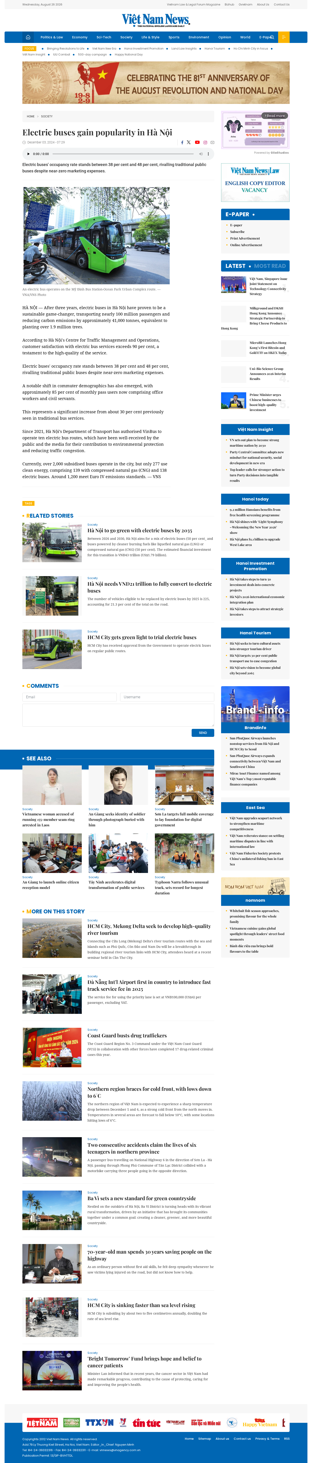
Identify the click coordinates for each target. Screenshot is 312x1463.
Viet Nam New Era (104, 48)
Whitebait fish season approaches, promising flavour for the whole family (254, 916)
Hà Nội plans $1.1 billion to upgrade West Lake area (255, 542)
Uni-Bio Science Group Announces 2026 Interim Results (268, 373)
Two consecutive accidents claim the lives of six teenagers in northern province (141, 1148)
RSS (287, 1439)
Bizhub (229, 4)
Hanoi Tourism (215, 48)
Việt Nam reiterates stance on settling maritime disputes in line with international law (257, 841)
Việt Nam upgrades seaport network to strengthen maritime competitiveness (256, 823)
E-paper (237, 214)
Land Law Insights (184, 48)
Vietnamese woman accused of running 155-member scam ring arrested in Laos (48, 819)
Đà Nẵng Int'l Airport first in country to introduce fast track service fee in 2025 (149, 985)
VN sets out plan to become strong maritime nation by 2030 (254, 443)
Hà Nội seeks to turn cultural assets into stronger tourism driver (255, 646)
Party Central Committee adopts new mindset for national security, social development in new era (257, 457)
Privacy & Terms (267, 1439)
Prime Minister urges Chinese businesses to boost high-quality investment (265, 402)
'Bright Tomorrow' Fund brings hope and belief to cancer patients (144, 1362)
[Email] (212, 142)
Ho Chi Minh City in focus (251, 48)
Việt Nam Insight (33, 54)
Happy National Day (129, 54)
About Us (263, 4)
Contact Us (282, 4)
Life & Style (150, 37)
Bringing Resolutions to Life (65, 48)
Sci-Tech (104, 37)
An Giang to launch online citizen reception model (50, 885)
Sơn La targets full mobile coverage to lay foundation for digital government (184, 819)
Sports (174, 37)
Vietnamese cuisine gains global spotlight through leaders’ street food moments (257, 933)
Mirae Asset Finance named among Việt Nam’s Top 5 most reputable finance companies (255, 778)
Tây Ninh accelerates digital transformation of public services (116, 885)
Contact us (242, 1439)
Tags (28, 503)
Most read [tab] (270, 266)
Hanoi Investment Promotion (144, 48)
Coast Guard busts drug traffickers (127, 1035)
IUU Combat (61, 54)
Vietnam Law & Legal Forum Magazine (193, 4)
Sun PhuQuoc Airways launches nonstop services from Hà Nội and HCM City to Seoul (254, 743)
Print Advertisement (245, 238)
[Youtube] (197, 142)
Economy (79, 37)
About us (222, 1439)
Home (30, 116)
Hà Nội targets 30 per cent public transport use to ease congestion (253, 658)
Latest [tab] (236, 266)
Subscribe (237, 231)
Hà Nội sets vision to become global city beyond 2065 (255, 670)
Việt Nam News (156, 20)
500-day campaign (92, 54)
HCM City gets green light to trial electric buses (141, 637)
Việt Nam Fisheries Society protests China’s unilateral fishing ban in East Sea (256, 858)
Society (126, 37)
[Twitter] (189, 142)
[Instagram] (205, 142)
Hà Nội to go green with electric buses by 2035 (139, 530)
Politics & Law (52, 37)
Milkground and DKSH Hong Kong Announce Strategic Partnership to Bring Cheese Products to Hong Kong (254, 318)
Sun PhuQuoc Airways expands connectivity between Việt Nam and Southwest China (255, 761)
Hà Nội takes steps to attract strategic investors (256, 612)
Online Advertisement (246, 245)
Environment (199, 37)
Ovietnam (245, 4)
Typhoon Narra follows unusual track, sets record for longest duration (182, 887)
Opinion (224, 37)
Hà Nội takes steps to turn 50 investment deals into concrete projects (252, 584)
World (245, 37)
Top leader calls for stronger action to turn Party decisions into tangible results (257, 475)
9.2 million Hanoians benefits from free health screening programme (255, 512)
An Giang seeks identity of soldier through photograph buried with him (117, 819)
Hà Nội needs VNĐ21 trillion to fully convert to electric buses (149, 587)
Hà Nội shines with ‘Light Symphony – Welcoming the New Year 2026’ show (256, 527)
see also (38, 758)
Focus (29, 48)
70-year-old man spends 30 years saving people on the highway (149, 1255)
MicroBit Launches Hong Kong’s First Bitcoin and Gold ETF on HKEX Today (268, 347)
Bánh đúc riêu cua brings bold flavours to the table (251, 949)
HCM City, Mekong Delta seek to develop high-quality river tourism (149, 929)
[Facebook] (182, 142)
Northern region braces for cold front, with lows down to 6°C (149, 1092)
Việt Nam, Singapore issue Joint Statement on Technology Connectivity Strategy (268, 286)
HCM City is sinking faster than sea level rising (141, 1305)
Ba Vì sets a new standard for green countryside (141, 1198)
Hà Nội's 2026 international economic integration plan (257, 599)
